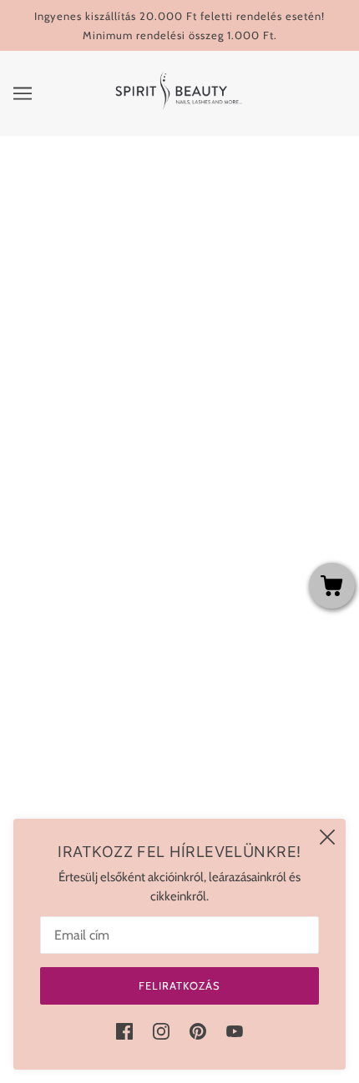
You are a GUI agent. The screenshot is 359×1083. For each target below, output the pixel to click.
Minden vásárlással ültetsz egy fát (179, 529)
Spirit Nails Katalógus (179, 783)
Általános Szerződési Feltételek (180, 555)
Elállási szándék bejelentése (179, 809)
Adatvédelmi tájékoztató (180, 580)
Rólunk (179, 631)
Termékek (250, 314)
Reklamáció (179, 732)
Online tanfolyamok (179, 478)
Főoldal (233, 295)
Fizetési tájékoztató (179, 606)
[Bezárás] (327, 837)
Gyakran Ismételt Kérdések (179, 504)
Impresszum (179, 707)
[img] (124, 1030)
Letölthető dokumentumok (180, 758)
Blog (179, 656)
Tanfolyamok (179, 453)
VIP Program (180, 681)
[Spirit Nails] (180, 109)
